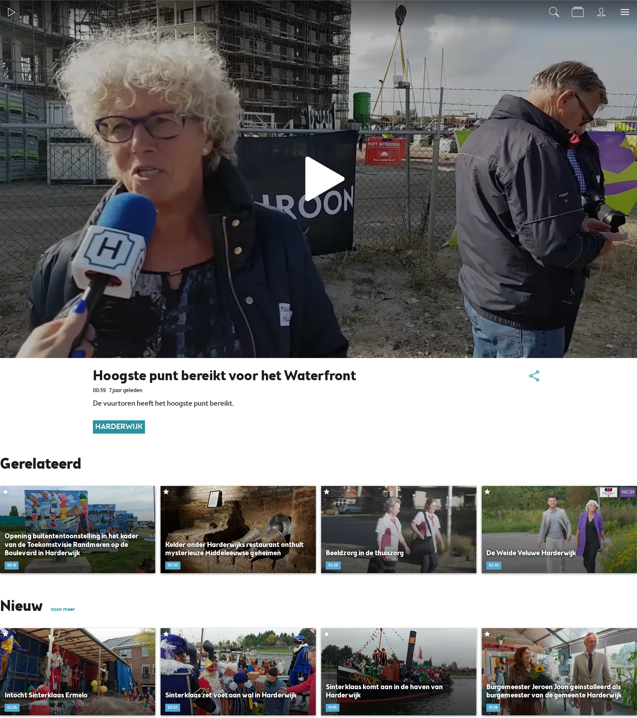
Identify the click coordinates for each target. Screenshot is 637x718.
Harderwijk (119, 427)
